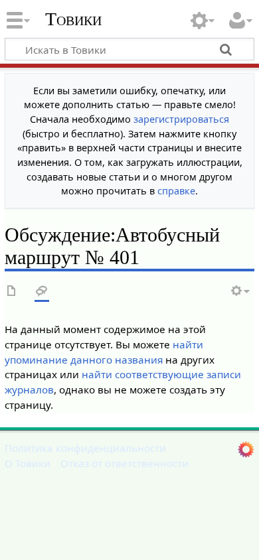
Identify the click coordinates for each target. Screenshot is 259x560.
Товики (73, 19)
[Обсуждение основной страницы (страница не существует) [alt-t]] (42, 291)
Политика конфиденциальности (85, 448)
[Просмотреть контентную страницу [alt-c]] (12, 291)
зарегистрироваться (181, 119)
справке (176, 190)
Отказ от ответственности (124, 463)
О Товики (27, 463)
